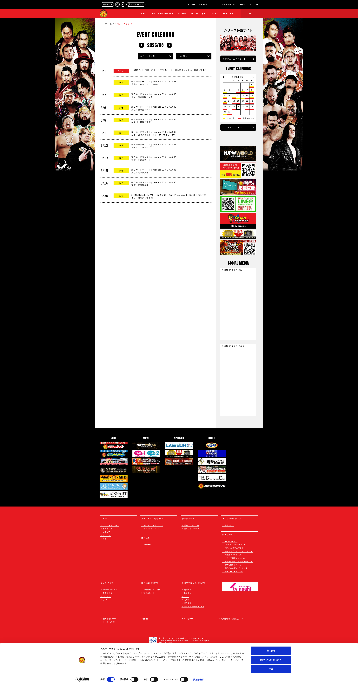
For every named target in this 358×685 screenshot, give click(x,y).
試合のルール (149, 593)
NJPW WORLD (231, 541)
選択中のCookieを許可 (271, 660)
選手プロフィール (199, 13)
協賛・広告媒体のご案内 (194, 606)
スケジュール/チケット (162, 13)
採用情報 (187, 603)
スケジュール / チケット (234, 58)
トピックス (107, 528)
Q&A (105, 599)
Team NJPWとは (110, 589)
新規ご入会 (107, 593)
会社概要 (187, 589)
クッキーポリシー (110, 622)
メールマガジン (244, 4)
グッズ (106, 538)
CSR (256, 4)
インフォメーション (111, 525)
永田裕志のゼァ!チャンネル (236, 568)
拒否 (271, 669)
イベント (106, 535)
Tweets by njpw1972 (231, 269)
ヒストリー (188, 593)
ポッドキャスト (228, 4)
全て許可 (271, 650)
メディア (106, 532)
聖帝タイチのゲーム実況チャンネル (239, 561)
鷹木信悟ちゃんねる (233, 564)
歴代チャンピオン (191, 528)
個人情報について (110, 618)
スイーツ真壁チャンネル (235, 558)
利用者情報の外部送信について (234, 618)
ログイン (106, 596)
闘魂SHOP (229, 525)
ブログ (216, 4)
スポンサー (190, 4)
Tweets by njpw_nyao (232, 345)
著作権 (145, 618)
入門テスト (188, 599)
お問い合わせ (187, 618)
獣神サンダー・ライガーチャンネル (239, 551)
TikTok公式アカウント (234, 548)
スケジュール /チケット (153, 525)
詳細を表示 (198, 679)
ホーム (109, 23)
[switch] (134, 679)
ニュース (142, 13)
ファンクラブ (204, 4)
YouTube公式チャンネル (235, 544)
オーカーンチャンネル (234, 571)
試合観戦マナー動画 (151, 589)
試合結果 (182, 13)
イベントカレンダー (232, 127)
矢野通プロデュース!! (233, 554)
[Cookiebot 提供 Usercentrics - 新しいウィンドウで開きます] (82, 679)
